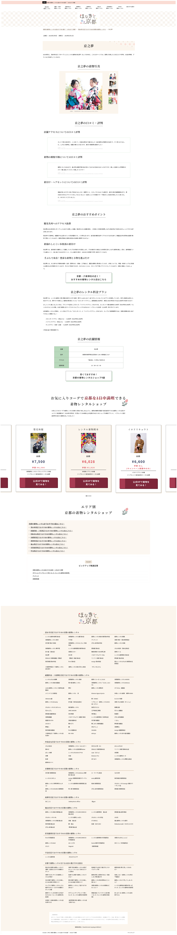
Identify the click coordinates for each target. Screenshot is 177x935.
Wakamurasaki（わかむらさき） (123, 824)
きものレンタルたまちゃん (53, 707)
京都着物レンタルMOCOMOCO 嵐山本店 (77, 813)
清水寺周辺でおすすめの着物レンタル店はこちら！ (49, 527)
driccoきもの (118, 746)
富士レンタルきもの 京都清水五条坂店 (123, 662)
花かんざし (48, 710)
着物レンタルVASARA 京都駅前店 (54, 790)
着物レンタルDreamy (51, 702)
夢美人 (47, 727)
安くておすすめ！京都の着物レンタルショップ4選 (89, 376)
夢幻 (69, 688)
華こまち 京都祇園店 (97, 724)
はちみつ (48, 724)
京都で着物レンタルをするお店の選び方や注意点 (64, 863)
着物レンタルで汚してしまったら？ (123, 881)
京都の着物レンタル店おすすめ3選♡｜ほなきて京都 (61, 2)
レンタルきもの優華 (51, 679)
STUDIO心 (94, 820)
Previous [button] (62, 92)
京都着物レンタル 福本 (75, 679)
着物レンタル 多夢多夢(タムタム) (54, 784)
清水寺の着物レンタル (47, 7)
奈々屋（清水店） (50, 652)
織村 (69, 699)
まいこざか (71, 843)
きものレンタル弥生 (97, 817)
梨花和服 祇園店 (50, 730)
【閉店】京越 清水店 (74, 658)
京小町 (70, 655)
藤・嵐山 (71, 824)
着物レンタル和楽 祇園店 (52, 683)
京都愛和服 (36, 579)
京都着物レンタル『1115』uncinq (100, 684)
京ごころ (48, 801)
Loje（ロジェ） (95, 752)
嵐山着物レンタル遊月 (120, 820)
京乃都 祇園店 (95, 720)
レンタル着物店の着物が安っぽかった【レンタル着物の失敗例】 (123, 886)
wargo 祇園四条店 (119, 730)
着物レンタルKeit (50, 843)
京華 (46, 756)
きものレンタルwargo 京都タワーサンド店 (123, 784)
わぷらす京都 (118, 699)
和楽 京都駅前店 (96, 783)
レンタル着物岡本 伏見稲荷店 (100, 838)
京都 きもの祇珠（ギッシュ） (123, 702)
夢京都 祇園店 (118, 724)
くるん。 (117, 720)
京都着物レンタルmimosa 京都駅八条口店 (77, 774)
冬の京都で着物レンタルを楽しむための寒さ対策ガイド (54, 881)
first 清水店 (71, 661)
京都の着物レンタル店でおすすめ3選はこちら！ (47, 524)
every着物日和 (95, 778)
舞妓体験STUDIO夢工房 (98, 652)
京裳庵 (70, 759)
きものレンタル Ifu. (51, 817)
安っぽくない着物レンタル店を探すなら (123, 894)
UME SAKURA (72, 710)
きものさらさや (73, 857)
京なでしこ (94, 727)
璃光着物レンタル (73, 707)
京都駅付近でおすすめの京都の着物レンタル (62, 768)
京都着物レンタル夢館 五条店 (123, 759)
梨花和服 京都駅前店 (120, 778)
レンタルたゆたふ (50, 778)
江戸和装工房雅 (95, 710)
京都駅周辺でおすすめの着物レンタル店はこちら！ (49, 537)
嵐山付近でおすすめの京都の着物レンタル (61, 808)
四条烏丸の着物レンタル (68, 7)
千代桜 (70, 640)
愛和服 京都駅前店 (119, 789)
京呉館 (116, 752)
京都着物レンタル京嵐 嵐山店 (53, 820)
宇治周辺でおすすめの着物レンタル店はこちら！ (48, 551)
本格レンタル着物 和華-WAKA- (123, 694)
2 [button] (87, 495)
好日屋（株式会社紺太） (75, 702)
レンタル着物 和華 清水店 (52, 636)
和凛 (46, 759)
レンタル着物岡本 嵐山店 (99, 812)
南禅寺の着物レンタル (88, 7)
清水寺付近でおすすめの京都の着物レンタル (62, 632)
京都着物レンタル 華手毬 (52, 648)
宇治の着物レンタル (120, 7)
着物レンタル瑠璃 (119, 636)
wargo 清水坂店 (96, 661)
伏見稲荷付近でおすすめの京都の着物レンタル (63, 833)
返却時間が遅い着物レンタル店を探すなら (78, 901)
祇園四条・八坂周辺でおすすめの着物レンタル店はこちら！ (52, 531)
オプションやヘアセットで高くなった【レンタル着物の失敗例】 (51, 573)
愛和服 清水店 (95, 648)
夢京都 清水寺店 (119, 658)
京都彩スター (72, 652)
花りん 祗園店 (118, 710)
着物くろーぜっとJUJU (98, 679)
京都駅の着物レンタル (78, 7)
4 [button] (90, 495)
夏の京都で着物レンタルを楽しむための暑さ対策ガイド (77, 881)
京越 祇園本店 (72, 720)
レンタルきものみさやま (75, 752)
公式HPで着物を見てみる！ (41, 482)
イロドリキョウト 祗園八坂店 (76, 717)
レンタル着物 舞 (50, 857)
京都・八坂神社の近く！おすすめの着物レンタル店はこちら (88, 278)
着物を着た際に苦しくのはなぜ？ (122, 868)
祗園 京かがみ (49, 720)
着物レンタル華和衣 (97, 688)
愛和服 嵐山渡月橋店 (120, 812)
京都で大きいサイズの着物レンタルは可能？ (54, 876)
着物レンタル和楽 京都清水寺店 (100, 636)
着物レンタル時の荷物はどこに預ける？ (100, 881)
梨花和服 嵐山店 (50, 824)
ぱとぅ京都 (48, 752)
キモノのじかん (96, 667)
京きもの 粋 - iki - (96, 746)
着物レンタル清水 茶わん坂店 (77, 667)
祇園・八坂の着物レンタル (57, 7)
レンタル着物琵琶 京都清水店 (76, 648)
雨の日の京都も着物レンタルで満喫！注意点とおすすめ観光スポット (54, 869)
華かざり (71, 724)
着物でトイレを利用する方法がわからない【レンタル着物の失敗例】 (54, 895)
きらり (47, 846)
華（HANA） (95, 699)
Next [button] (105, 92)
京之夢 (47, 655)
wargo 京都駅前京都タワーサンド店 (77, 779)
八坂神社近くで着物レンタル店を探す (54, 734)
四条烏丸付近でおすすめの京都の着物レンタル (63, 742)
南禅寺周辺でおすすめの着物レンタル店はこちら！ (49, 541)
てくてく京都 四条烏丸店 (121, 749)
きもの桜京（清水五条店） (122, 648)
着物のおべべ (49, 762)
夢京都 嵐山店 (73, 827)
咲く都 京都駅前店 (73, 789)
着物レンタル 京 (73, 693)
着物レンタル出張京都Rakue (76, 749)
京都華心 (117, 727)
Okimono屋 (48, 699)
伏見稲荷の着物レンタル (109, 7)
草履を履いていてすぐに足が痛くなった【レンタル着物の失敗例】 (100, 895)
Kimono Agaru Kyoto (97, 693)
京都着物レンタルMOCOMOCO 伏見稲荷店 (77, 839)
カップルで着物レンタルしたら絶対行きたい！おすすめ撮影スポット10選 (54, 887)
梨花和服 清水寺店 (50, 661)
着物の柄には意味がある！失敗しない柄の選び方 (100, 876)
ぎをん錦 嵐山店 (50, 827)
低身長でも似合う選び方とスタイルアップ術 (100, 868)
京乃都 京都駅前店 (50, 773)
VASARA (93, 730)
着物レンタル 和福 (119, 643)
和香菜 (116, 714)
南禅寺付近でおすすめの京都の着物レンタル (62, 797)
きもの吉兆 (48, 746)
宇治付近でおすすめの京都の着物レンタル (61, 852)
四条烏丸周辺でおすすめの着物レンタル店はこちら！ (49, 534)
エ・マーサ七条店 (96, 773)
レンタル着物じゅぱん (74, 817)
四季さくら (117, 652)
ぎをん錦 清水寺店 (96, 643)
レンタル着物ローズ (120, 756)
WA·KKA (71, 733)
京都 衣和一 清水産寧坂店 (121, 640)
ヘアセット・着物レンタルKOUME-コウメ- (100, 703)
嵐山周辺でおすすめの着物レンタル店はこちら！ (48, 544)
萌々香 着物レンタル (74, 683)
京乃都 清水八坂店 (50, 643)
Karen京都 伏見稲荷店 (97, 843)
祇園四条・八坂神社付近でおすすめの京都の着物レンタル (67, 675)
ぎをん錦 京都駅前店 (97, 789)
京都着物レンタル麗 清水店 (76, 636)
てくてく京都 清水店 (97, 658)
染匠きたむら (95, 707)
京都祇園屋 (48, 717)
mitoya (93, 733)
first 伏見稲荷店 (50, 838)
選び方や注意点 (130, 6)
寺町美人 (94, 714)
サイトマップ (131, 932)
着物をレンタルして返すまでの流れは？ (77, 886)
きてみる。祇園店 (119, 688)
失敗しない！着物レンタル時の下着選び (123, 876)
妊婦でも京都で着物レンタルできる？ (77, 876)
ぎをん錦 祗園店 (119, 717)
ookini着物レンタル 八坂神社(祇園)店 (54, 689)
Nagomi (71, 846)
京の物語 (71, 714)
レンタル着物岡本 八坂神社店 (100, 717)
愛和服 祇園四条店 (50, 714)
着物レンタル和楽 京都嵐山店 (53, 812)
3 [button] (89, 495)
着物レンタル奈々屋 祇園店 (122, 733)
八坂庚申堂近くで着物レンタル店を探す (54, 668)
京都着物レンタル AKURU (121, 679)
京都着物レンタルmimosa (122, 683)
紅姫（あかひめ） (96, 824)
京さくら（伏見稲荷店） (121, 843)
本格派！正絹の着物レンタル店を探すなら (54, 901)
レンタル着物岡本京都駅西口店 (77, 783)
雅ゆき (47, 749)
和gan (94, 801)
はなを (116, 817)
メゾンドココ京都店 (51, 693)
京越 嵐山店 (72, 820)
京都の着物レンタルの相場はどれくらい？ (100, 886)
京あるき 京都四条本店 (98, 749)
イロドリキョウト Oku (98, 655)
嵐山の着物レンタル (99, 7)
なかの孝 (117, 773)
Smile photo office (74, 801)
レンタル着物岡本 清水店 (121, 655)
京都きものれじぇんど (120, 838)
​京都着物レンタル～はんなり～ (77, 746)
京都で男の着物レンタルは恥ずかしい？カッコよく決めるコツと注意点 (77, 869)
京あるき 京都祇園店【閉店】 (53, 658)
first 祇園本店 (72, 730)
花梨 (69, 756)
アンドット (36, 576)
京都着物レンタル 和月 (52, 640)
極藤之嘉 (117, 707)
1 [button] (86, 495)
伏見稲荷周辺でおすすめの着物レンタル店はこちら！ (49, 547)
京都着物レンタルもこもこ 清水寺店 (77, 644)
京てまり (94, 759)
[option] (84, 92)
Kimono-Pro (95, 756)
